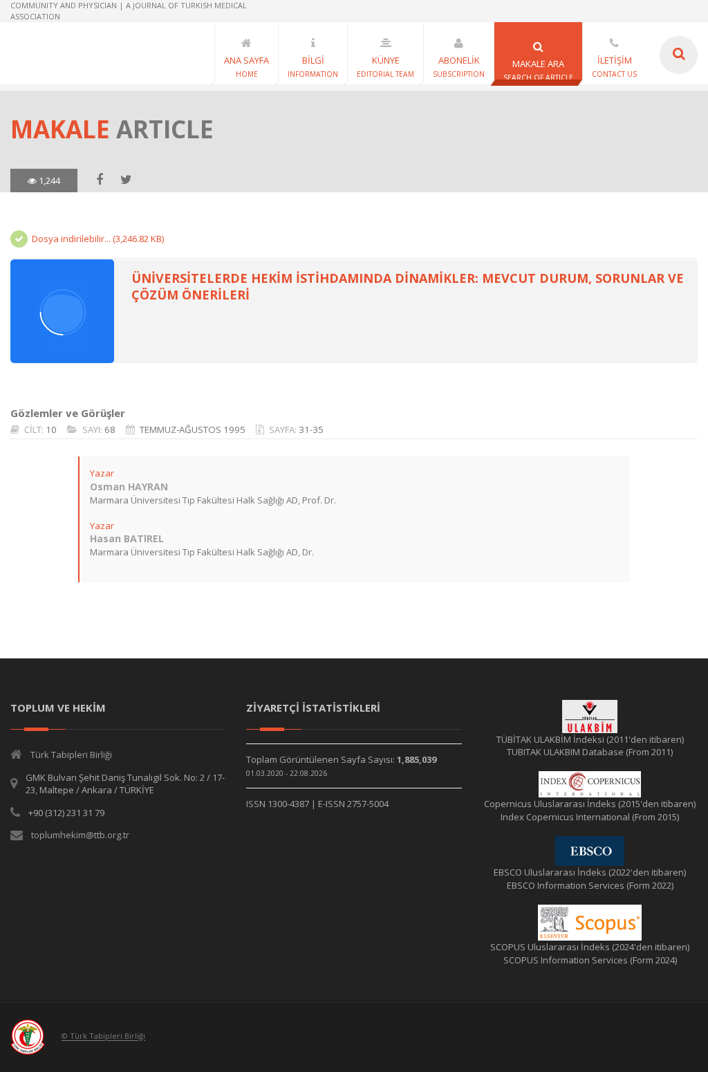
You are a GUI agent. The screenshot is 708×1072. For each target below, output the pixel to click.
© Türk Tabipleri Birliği (103, 1036)
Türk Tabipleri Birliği (71, 754)
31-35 (311, 429)
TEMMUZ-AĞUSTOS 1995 (192, 429)
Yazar (102, 473)
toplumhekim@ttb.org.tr (80, 835)
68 (109, 429)
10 (51, 429)
